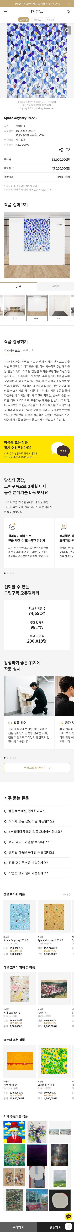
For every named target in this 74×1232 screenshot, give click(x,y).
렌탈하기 (55, 1227)
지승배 (19, 126)
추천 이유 (28, 351)
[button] (5, 573)
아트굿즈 (50, 20)
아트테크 (37, 20)
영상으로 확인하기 (34, 768)
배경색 (55, 286)
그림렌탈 (24, 20)
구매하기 (18, 1227)
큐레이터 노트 (12, 351)
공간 (18, 287)
